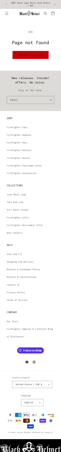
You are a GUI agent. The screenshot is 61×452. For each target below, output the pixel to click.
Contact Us (13, 285)
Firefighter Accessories (21, 173)
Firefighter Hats (17, 142)
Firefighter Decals (18, 158)
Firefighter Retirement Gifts (25, 225)
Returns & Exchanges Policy (23, 269)
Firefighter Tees (17, 127)
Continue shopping (31, 55)
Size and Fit (14, 254)
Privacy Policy (16, 292)
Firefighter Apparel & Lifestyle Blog (30, 329)
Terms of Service (17, 300)
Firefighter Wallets (19, 150)
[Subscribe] (50, 100)
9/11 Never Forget (18, 210)
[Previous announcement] (6, 4)
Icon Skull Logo (16, 194)
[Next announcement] (54, 4)
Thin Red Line (15, 202)
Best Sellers (14, 233)
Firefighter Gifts (18, 217)
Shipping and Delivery (20, 262)
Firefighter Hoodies (19, 135)
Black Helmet (24, 432)
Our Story (12, 321)
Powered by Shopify (42, 432)
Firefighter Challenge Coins (24, 165)
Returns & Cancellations (21, 277)
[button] (7, 13)
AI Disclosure (15, 336)
